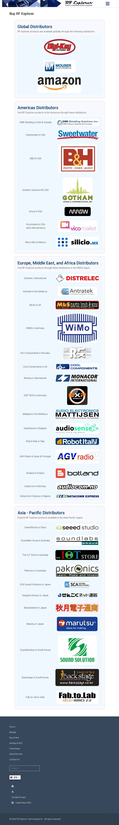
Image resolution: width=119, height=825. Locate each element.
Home (12, 727)
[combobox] (24, 768)
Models (12, 732)
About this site (15, 754)
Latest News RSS (23, 803)
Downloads (14, 748)
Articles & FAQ (15, 743)
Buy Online (14, 738)
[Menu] (107, 3)
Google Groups (19, 797)
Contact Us (14, 759)
